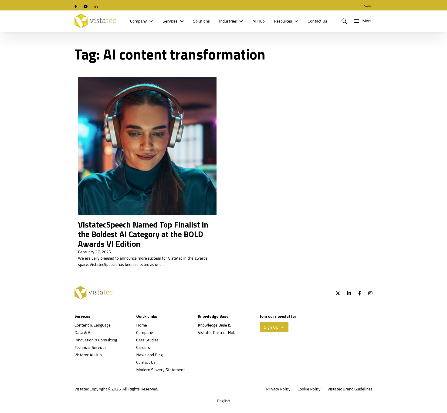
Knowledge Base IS (214, 325)
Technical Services (90, 347)
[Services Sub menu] (182, 21)
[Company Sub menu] (151, 21)
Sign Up (271, 327)
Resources (283, 21)
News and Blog (149, 355)
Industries (228, 21)
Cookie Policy (309, 389)
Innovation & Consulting (95, 340)
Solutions (201, 21)
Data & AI (82, 332)
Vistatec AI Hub (88, 355)
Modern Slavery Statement (160, 370)
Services (170, 21)
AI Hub (259, 21)
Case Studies (147, 340)
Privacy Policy (278, 389)
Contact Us (317, 21)
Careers (143, 347)
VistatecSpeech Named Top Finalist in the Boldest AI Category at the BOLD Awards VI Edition (143, 234)
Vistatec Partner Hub (216, 332)
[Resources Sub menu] (296, 21)
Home (141, 325)
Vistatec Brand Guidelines (350, 389)
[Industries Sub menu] (241, 21)
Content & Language (92, 325)
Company (138, 21)
